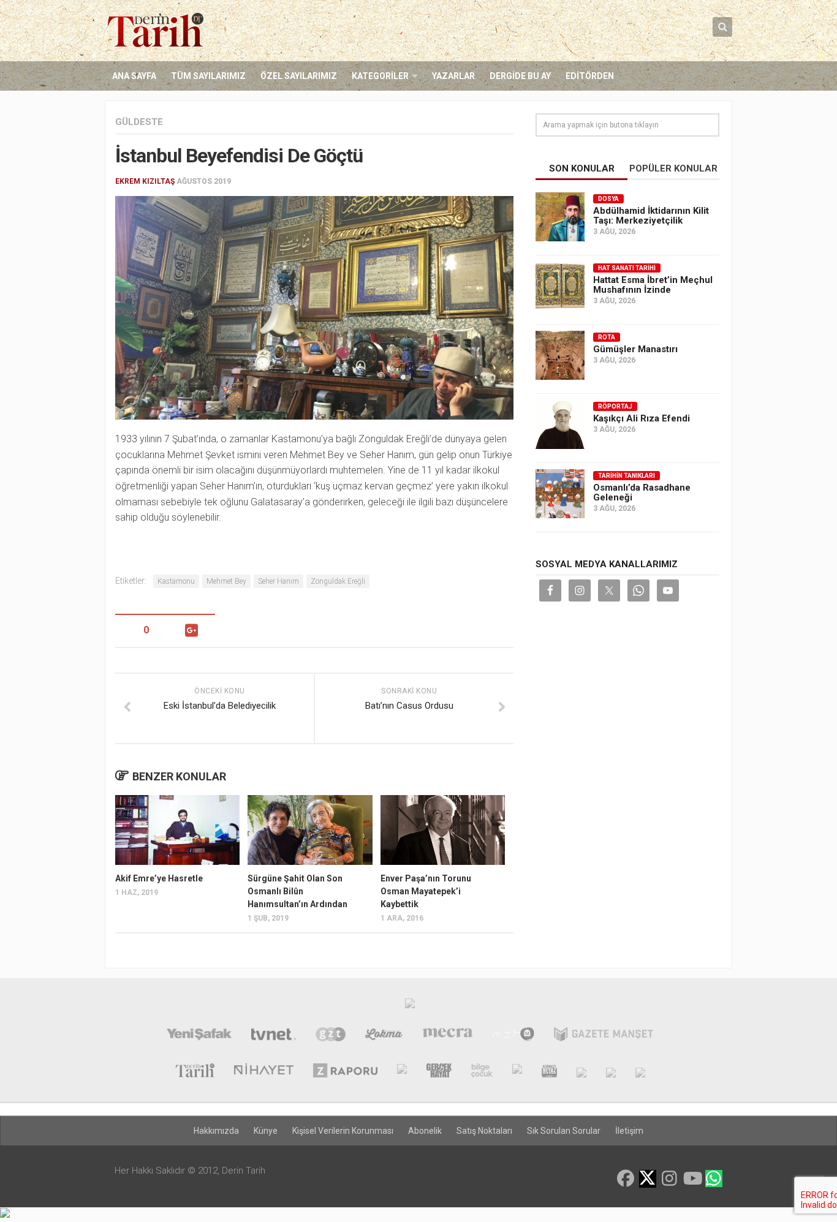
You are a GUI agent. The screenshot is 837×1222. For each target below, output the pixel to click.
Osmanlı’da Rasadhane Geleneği (642, 492)
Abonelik (425, 1131)
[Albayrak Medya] (410, 1006)
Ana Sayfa (134, 76)
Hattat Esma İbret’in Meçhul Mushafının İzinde (653, 284)
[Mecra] (448, 1035)
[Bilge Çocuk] (482, 1072)
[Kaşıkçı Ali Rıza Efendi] (560, 424)
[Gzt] (331, 1035)
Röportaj (615, 406)
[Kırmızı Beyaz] (549, 1072)
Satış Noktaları (484, 1131)
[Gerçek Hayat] (439, 1072)
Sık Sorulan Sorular (563, 1131)
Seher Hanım (278, 581)
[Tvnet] (273, 1035)
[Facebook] (625, 1178)
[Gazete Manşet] (603, 1035)
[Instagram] (669, 1178)
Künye (266, 1131)
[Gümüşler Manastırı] (560, 355)
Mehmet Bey (226, 581)
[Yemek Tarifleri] (384, 1035)
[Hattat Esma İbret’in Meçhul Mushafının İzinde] (560, 286)
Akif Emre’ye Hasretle (159, 878)
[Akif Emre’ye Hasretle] (177, 830)
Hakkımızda (216, 1131)
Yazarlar (453, 76)
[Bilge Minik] (517, 1072)
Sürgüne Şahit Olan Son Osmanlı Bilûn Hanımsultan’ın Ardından (297, 891)
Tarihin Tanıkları (626, 475)
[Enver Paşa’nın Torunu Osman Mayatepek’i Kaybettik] (443, 830)
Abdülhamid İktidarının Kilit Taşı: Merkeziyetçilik (651, 215)
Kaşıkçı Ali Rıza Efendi (641, 418)
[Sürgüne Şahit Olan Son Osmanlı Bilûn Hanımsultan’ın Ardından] (310, 830)
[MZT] (513, 1035)
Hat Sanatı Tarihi (627, 268)
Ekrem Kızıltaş (145, 181)
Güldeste (139, 121)
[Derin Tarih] (195, 1072)
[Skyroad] (581, 1072)
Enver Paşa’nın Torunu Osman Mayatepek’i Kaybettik (426, 891)
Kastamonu (176, 581)
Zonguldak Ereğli (338, 581)
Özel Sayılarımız (298, 76)
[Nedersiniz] (640, 1072)
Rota (606, 337)
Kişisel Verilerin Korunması (342, 1131)
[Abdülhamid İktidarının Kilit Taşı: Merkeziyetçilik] (560, 216)
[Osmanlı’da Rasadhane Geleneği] (560, 493)
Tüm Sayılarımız (208, 76)
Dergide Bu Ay (520, 76)
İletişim (629, 1131)
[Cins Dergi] (402, 1072)
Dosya (608, 198)
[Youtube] (691, 1178)
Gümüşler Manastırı (635, 349)
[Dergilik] (611, 1072)
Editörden (590, 76)
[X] (647, 1179)
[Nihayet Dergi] (264, 1072)
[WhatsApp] (713, 1178)
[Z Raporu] (345, 1072)
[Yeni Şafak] (199, 1035)
